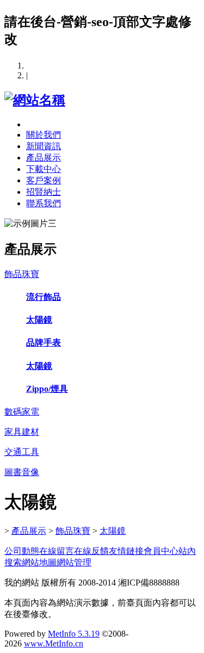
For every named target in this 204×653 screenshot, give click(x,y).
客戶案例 (43, 180)
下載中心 (43, 169)
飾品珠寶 (72, 530)
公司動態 (21, 551)
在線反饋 (91, 551)
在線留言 (56, 551)
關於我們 (43, 134)
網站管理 (74, 562)
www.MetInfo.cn (53, 643)
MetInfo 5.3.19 (74, 633)
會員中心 (161, 551)
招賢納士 (43, 191)
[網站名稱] (34, 100)
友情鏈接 (126, 551)
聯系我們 (43, 203)
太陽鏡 (113, 530)
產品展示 (43, 157)
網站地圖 (39, 562)
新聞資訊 (43, 146)
